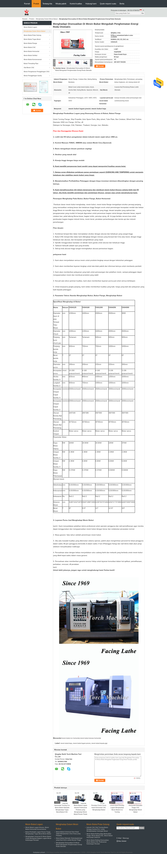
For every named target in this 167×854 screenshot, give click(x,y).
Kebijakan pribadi (39, 852)
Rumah (27, 4)
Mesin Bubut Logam (30, 27)
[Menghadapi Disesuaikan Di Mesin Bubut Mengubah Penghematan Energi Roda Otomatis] (73, 43)
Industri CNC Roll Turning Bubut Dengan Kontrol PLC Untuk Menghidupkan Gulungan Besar (97, 829)
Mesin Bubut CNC (30, 47)
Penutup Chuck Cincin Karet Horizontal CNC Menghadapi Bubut (98, 808)
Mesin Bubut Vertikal (30, 55)
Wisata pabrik (61, 4)
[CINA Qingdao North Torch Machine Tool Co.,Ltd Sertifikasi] (30, 87)
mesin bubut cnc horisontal (71, 738)
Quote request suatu (108, 4)
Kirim (142, 828)
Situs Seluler (122, 841)
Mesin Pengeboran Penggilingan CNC (36, 71)
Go (143, 13)
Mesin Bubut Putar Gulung (32, 35)
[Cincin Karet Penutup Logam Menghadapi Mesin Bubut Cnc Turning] (117, 798)
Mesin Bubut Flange (30, 43)
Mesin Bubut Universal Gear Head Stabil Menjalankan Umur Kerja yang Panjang (68, 833)
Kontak (101, 66)
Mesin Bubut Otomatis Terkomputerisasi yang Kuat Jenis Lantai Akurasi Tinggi (69, 839)
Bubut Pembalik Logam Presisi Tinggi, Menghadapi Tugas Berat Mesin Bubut (38, 833)
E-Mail (119, 838)
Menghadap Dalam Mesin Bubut (46, 19)
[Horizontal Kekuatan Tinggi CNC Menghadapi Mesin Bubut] (135, 798)
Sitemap (125, 838)
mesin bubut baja (66, 743)
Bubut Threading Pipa (31, 63)
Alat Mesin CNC (29, 67)
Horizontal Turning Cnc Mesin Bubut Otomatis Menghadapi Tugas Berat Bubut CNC (62, 809)
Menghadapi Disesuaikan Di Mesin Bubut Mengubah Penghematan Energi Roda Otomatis (69, 844)
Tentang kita (47, 4)
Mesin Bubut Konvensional (33, 59)
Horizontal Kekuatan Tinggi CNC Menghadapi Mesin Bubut (135, 809)
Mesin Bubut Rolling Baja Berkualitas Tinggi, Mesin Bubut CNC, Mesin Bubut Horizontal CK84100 (99, 835)
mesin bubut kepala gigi (99, 743)
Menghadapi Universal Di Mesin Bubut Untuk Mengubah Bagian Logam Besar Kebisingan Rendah (38, 838)
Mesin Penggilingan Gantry (33, 76)
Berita (122, 4)
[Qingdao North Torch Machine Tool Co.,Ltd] (26, 12)
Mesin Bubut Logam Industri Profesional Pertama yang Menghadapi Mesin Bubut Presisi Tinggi (80, 810)
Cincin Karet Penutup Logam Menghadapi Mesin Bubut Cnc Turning (117, 809)
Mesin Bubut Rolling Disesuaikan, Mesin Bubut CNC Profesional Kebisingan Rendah (98, 842)
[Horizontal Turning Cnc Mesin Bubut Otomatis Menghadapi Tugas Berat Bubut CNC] (62, 798)
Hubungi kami (90, 4)
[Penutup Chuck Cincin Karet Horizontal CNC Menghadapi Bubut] (98, 798)
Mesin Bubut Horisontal (31, 51)
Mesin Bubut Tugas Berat (32, 39)
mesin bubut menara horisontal (90, 738)
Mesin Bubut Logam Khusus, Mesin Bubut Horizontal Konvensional (37, 828)
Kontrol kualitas (76, 4)
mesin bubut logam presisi (81, 743)
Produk (36, 4)
